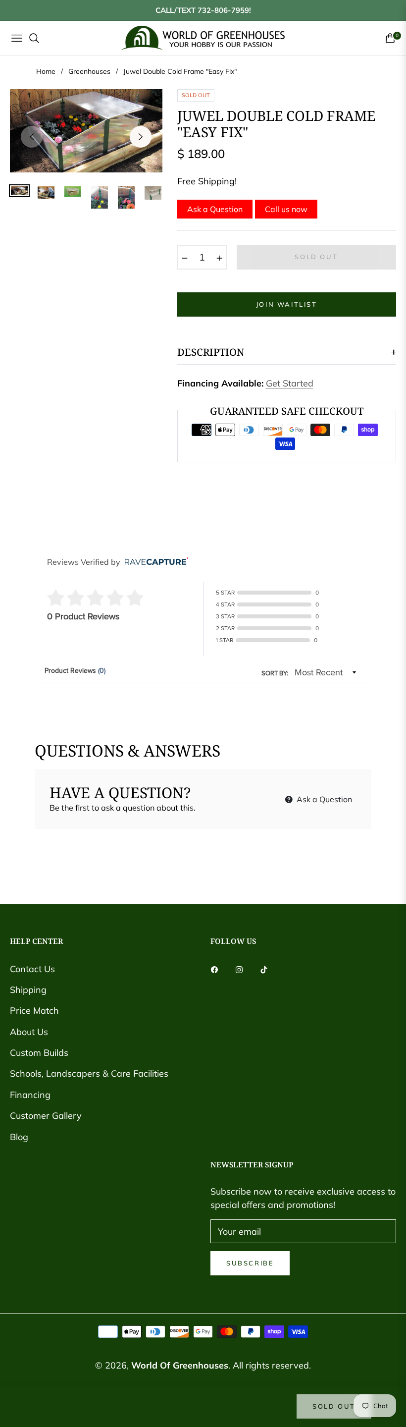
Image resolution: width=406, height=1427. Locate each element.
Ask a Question (215, 209)
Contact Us (32, 969)
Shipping (28, 989)
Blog (19, 1137)
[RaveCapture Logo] (154, 562)
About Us (29, 1032)
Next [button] (141, 137)
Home (45, 71)
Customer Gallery (46, 1115)
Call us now (286, 209)
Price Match (34, 1010)
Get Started (289, 383)
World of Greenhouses (179, 1365)
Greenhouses (89, 71)
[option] (86, 130)
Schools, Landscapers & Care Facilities (89, 1073)
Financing (30, 1094)
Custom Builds (39, 1052)
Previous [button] (32, 137)
